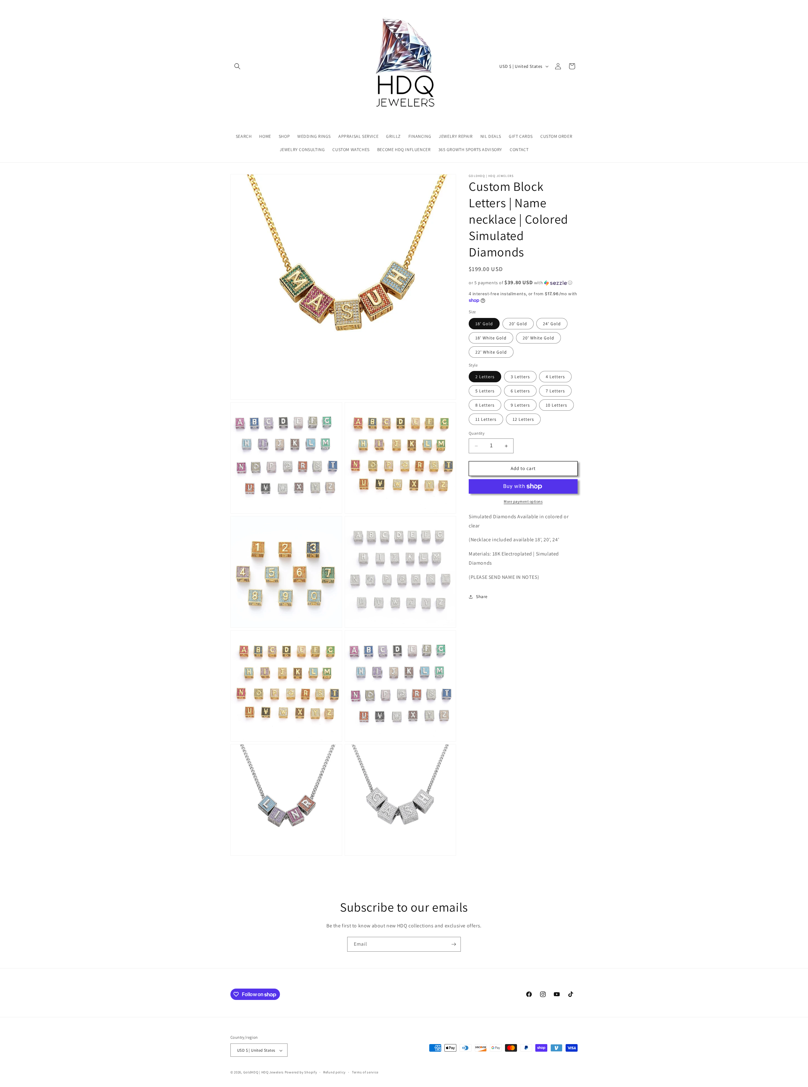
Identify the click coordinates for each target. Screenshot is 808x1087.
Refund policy (334, 1072)
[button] (237, 66)
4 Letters (555, 377)
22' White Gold (491, 352)
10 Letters (556, 405)
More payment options (523, 501)
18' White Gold (491, 338)
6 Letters (520, 391)
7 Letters (555, 391)
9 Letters (520, 405)
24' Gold (552, 323)
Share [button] (482, 596)
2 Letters (485, 377)
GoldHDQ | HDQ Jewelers (263, 1072)
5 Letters (485, 391)
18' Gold (484, 323)
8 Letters (485, 405)
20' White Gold (538, 338)
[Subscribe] (453, 944)
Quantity (476, 433)
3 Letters (520, 377)
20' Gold (518, 323)
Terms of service (365, 1072)
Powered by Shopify (301, 1072)
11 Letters (485, 419)
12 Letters (523, 419)
